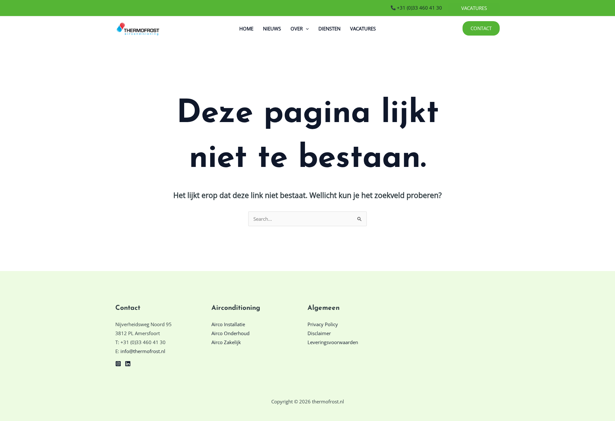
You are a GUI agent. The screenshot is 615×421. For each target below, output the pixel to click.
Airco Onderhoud (230, 333)
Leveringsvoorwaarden (333, 342)
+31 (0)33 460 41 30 (419, 7)
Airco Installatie (228, 324)
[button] (474, 8)
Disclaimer (319, 333)
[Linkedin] (128, 364)
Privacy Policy (323, 324)
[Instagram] (118, 364)
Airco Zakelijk (226, 342)
